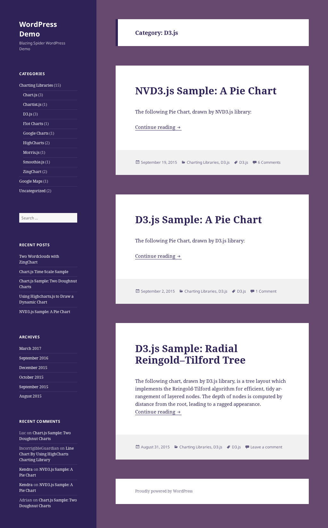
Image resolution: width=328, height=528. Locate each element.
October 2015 (31, 377)
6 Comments (269, 162)
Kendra (26, 469)
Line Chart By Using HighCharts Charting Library (46, 453)
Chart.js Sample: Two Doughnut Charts (45, 435)
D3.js (27, 114)
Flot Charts (33, 123)
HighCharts (33, 143)
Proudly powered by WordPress (164, 491)
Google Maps (30, 181)
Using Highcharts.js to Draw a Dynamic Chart (46, 299)
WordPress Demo (38, 28)
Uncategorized (32, 190)
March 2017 (30, 348)
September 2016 (33, 358)
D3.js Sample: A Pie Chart (198, 219)
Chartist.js (32, 104)
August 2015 (30, 396)
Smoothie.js (33, 162)
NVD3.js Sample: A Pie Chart (44, 311)
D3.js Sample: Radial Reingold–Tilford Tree (190, 354)
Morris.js (31, 152)
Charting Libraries (36, 85)
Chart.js (30, 95)
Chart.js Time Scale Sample (43, 271)
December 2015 (33, 367)
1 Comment (266, 291)
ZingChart (32, 171)
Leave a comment (266, 447)
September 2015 (33, 387)
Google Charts (35, 133)
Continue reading (158, 127)
